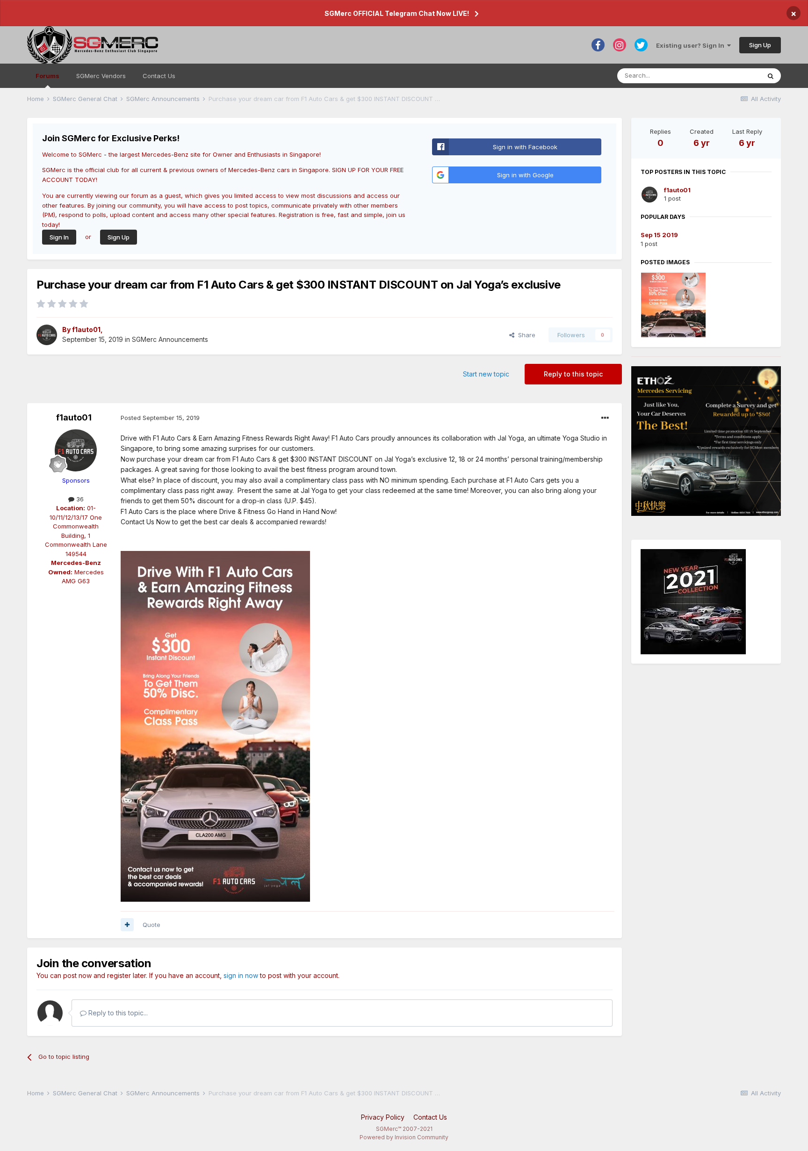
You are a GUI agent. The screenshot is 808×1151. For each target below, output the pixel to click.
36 (79, 499)
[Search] (770, 75)
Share (524, 335)
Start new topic (486, 374)
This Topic (733, 75)
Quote (151, 924)
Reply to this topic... (117, 1013)
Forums (47, 76)
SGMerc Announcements (170, 339)
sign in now (241, 975)
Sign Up (760, 45)
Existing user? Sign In (691, 45)
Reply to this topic (573, 374)
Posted (160, 417)
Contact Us (159, 76)
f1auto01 (86, 329)
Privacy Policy (382, 1117)
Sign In (59, 237)
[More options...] (605, 418)
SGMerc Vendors (101, 76)
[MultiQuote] (127, 924)
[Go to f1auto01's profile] (46, 335)
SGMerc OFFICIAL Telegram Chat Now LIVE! (397, 13)
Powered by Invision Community (404, 1137)
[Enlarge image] (693, 601)
